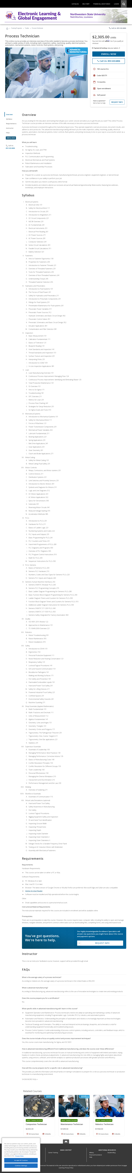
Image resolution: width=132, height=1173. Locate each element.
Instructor (10, 128)
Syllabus (9, 119)
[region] (21, 1155)
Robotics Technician (104, 1124)
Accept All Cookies (21, 1160)
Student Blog (111, 1152)
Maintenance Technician (72, 1124)
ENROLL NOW (108, 54)
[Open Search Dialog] (124, 3)
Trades (27, 28)
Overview (9, 114)
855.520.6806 (10, 148)
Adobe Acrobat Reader (34, 891)
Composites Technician (36, 1124)
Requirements (11, 124)
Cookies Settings (21, 1165)
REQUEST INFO (117, 102)
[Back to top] (66, 1149)
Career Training (53, 1152)
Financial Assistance (95, 1155)
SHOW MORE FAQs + (30, 1079)
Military (91, 1152)
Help (90, 1157)
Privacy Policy (69, 1168)
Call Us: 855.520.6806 (117, 28)
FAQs (8, 133)
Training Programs (16, 28)
